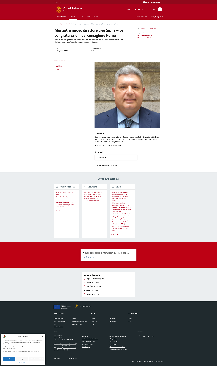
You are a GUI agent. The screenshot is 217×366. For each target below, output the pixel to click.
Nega (22, 359)
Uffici (55, 324)
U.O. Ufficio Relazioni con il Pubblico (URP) (65, 344)
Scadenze (112, 319)
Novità (73, 17)
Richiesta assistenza (87, 344)
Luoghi (130, 319)
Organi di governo (58, 319)
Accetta (9, 359)
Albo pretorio (113, 339)
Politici (74, 319)
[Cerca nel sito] (160, 9)
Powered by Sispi (158, 361)
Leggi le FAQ (85, 336)
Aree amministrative (59, 321)
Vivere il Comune (92, 17)
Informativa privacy (115, 341)
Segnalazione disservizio (88, 341)
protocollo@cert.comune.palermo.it (66, 348)
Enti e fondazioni (58, 327)
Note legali (113, 344)
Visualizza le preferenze (36, 359)
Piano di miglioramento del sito (118, 350)
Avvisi (92, 324)
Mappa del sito (72, 358)
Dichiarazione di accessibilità (117, 347)
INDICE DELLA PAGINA (59, 61)
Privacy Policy (22, 362)
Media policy (57, 358)
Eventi (130, 321)
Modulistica (113, 321)
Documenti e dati (141, 17)
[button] (43, 336)
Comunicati (94, 321)
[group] (67, 212)
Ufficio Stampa (101, 157)
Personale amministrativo (79, 321)
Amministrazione (61, 17)
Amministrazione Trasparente (118, 336)
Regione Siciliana (59, 2)
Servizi (81, 17)
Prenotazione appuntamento (90, 339)
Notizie (93, 319)
